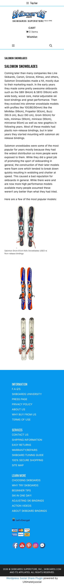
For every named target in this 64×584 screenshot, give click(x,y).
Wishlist (32, 36)
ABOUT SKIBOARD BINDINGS (29, 510)
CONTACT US (20, 434)
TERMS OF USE (21, 419)
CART (32, 27)
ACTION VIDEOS (21, 505)
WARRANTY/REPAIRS (24, 449)
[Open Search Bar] (51, 45)
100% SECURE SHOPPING (27, 460)
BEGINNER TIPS (21, 490)
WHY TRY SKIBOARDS (25, 485)
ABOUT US (18, 409)
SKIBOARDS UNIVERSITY (27, 394)
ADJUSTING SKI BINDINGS (28, 500)
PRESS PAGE (19, 399)
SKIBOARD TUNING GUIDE (28, 455)
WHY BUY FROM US (24, 414)
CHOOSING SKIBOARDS (26, 480)
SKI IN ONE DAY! (22, 495)
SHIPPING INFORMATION (27, 439)
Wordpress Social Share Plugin (24, 578)
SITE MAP (18, 465)
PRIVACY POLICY (22, 404)
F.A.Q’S (16, 388)
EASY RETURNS (21, 444)
